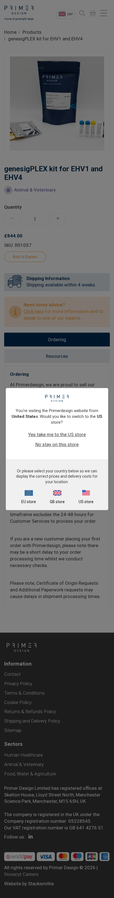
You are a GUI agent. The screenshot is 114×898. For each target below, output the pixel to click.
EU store (28, 502)
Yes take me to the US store (57, 434)
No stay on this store (57, 444)
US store (86, 502)
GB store (57, 502)
